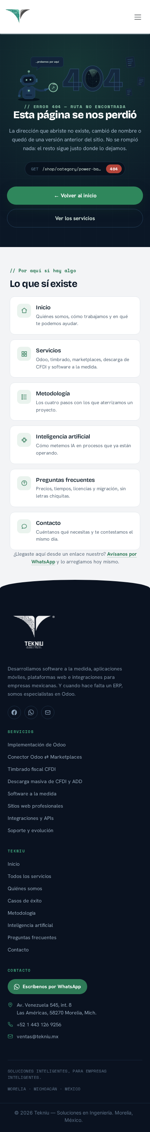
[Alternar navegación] (138, 16)
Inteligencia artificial (30, 925)
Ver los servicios (75, 218)
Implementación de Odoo (37, 744)
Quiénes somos (25, 888)
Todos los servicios (29, 876)
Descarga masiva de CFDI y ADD (45, 781)
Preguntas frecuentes (32, 937)
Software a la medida (32, 793)
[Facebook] (14, 712)
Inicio (14, 863)
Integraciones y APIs (31, 818)
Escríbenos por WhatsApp (52, 986)
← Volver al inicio (75, 195)
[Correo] (47, 712)
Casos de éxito (25, 900)
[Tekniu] (75, 631)
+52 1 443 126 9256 (39, 1024)
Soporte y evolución (30, 830)
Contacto (18, 949)
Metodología (22, 912)
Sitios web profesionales (35, 805)
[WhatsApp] (31, 712)
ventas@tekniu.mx (38, 1036)
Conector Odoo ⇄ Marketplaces (45, 756)
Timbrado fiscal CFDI (32, 769)
